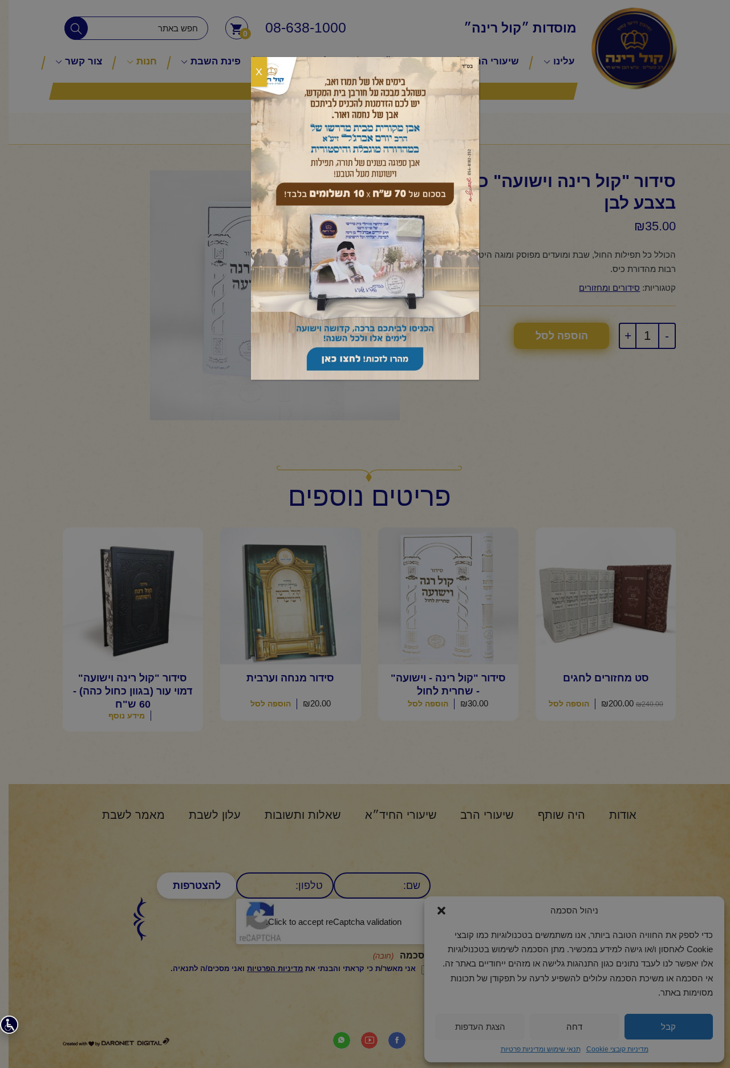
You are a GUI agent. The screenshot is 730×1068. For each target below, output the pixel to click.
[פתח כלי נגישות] (9, 1025)
